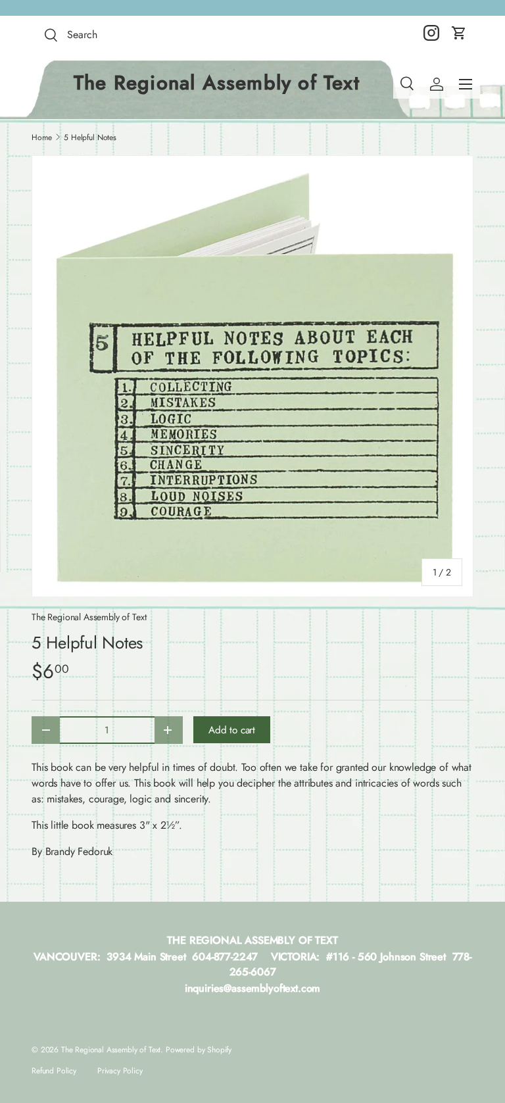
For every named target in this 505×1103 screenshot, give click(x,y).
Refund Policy (54, 1071)
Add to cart (231, 730)
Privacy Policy (120, 1071)
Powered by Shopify (198, 1050)
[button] (459, 32)
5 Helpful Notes (90, 137)
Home (41, 137)
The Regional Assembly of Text (89, 617)
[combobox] (137, 34)
